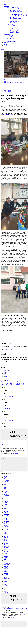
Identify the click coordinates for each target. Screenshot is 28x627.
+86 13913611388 (8, 396)
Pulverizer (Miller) (14, 32)
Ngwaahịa (6, 6)
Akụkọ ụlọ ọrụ (7, 90)
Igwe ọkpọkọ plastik (15, 10)
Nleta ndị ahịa (10, 38)
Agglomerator (13, 31)
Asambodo (9, 37)
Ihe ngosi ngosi (10, 39)
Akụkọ (5, 44)
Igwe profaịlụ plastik (15, 13)
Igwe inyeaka (10, 24)
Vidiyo (5, 45)
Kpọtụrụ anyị (7, 46)
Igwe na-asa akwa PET (15, 20)
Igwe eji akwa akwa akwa (16, 11)
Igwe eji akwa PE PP (15, 17)
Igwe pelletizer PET (15, 21)
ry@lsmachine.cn (8, 408)
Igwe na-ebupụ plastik (12, 7)
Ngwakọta (12, 25)
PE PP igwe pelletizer (15, 18)
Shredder (12, 27)
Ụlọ (5, 4)
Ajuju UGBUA (4, 364)
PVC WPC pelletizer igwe (16, 23)
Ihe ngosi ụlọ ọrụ (11, 35)
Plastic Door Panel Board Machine (18, 14)
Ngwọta (6, 42)
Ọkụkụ (11, 28)
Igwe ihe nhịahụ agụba (15, 30)
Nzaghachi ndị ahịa (11, 41)
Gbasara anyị (7, 34)
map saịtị (9, 380)
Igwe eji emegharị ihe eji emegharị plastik (17, 15)
